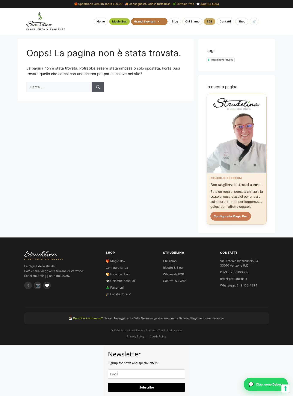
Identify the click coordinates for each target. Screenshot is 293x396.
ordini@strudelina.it (233, 278)
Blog (175, 21)
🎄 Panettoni (115, 287)
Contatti (225, 21)
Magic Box (119, 21)
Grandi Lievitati (144, 21)
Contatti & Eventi (174, 281)
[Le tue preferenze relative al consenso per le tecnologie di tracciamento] (285, 388)
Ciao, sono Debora (269, 384)
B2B (209, 21)
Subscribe (146, 387)
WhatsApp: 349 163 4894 (238, 285)
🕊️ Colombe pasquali (120, 281)
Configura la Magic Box (231, 216)
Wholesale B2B (173, 274)
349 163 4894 (209, 4)
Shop (241, 21)
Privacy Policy (135, 336)
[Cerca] (98, 87)
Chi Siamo (192, 21)
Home (101, 21)
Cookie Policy (158, 336)
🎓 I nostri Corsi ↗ (118, 294)
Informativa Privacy (222, 59)
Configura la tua (117, 267)
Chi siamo (170, 261)
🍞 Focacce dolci (118, 274)
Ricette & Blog (173, 267)
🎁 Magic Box (115, 261)
